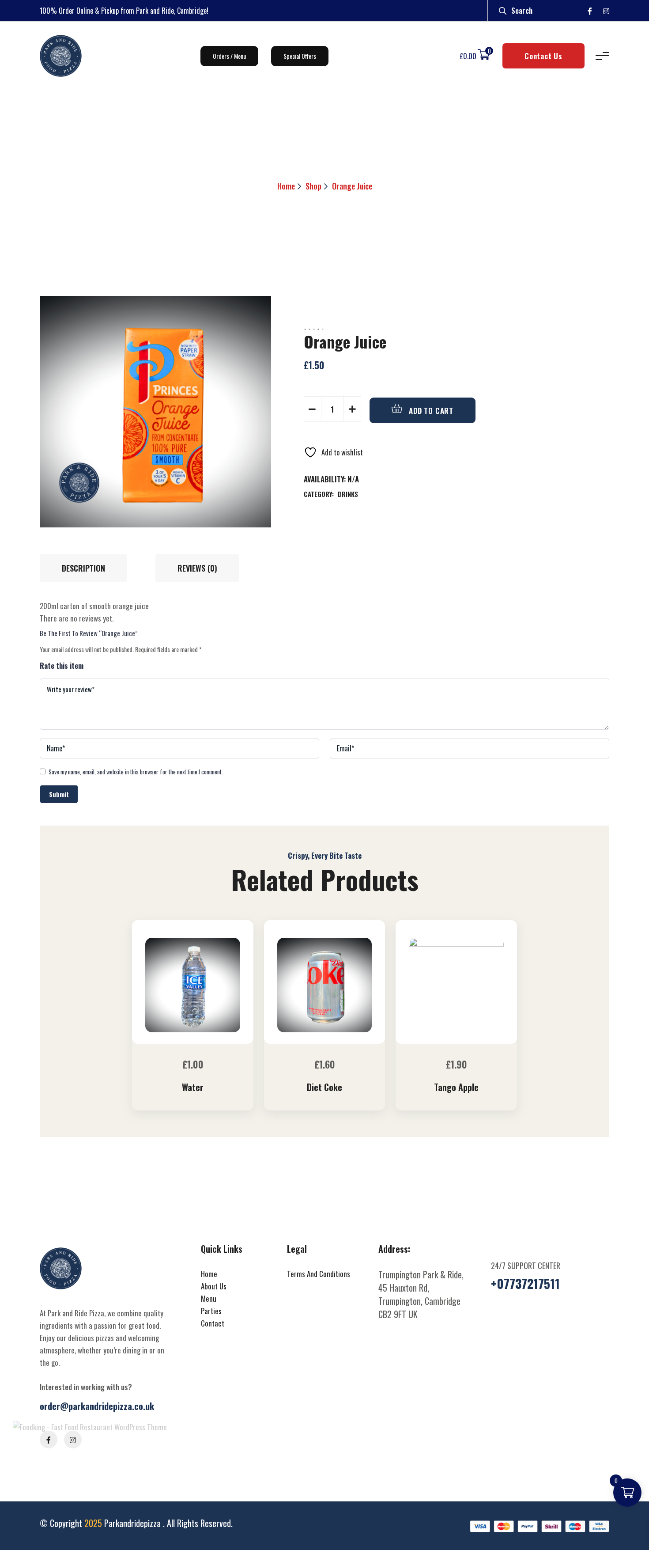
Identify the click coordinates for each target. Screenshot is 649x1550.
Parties (211, 1310)
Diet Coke (324, 1087)
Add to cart (430, 410)
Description (83, 568)
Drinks (348, 494)
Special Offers (299, 56)
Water (193, 1087)
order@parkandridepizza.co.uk (97, 1406)
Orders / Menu (229, 56)
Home (286, 186)
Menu (208, 1298)
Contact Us (543, 55)
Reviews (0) (197, 568)
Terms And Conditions (318, 1273)
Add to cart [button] (195, 1040)
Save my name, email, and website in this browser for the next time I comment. (136, 771)
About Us (213, 1286)
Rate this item (61, 665)
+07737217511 (525, 1283)
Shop (313, 186)
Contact (212, 1323)
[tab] (88, 568)
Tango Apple (456, 1087)
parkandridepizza (133, 1523)
